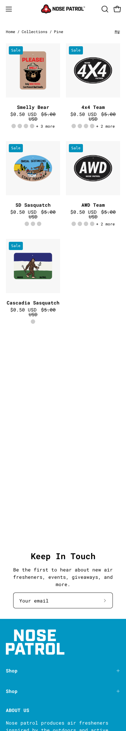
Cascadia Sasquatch (33, 302)
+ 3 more (45, 126)
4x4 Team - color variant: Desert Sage (80, 126)
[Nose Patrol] (63, 8)
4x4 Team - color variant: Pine (86, 126)
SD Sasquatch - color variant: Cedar (27, 224)
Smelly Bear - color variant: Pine (26, 126)
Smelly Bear (33, 107)
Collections (34, 31)
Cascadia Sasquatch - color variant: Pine (33, 321)
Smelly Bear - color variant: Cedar (13, 126)
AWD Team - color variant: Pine (86, 224)
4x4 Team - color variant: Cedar (73, 126)
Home (10, 31)
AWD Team (93, 205)
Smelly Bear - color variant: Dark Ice (32, 126)
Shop (12, 670)
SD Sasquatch (33, 205)
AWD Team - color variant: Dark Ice (92, 224)
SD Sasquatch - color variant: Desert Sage (33, 224)
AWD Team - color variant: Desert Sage (80, 224)
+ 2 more (105, 126)
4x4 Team (93, 107)
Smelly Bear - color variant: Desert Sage (20, 126)
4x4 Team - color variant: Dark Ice (92, 126)
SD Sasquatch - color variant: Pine (39, 224)
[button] (104, 9)
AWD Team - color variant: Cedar (73, 224)
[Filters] (117, 32)
